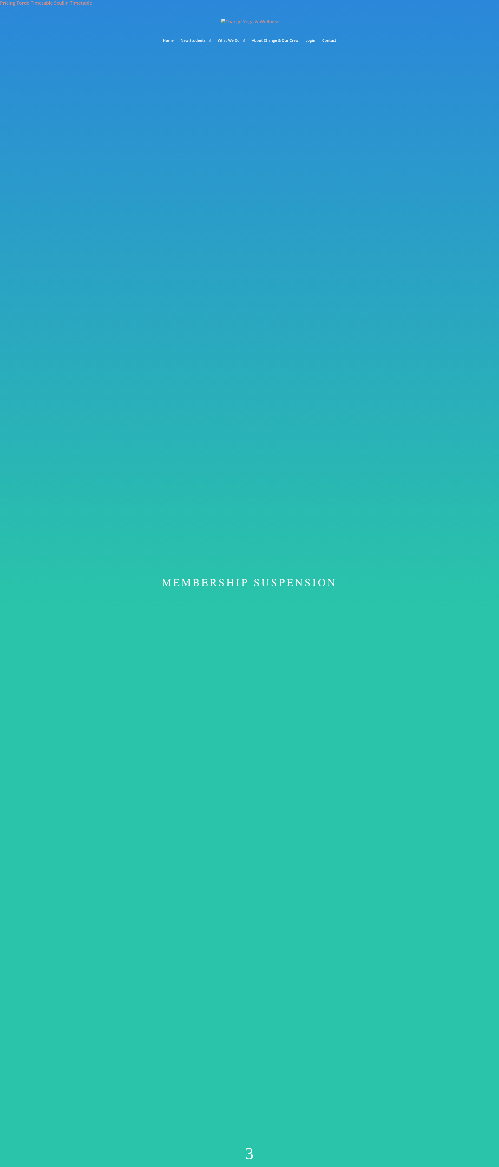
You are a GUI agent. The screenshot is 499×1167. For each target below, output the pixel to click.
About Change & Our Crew (275, 41)
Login (310, 41)
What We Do (229, 41)
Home (168, 41)
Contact (329, 41)
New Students (193, 41)
